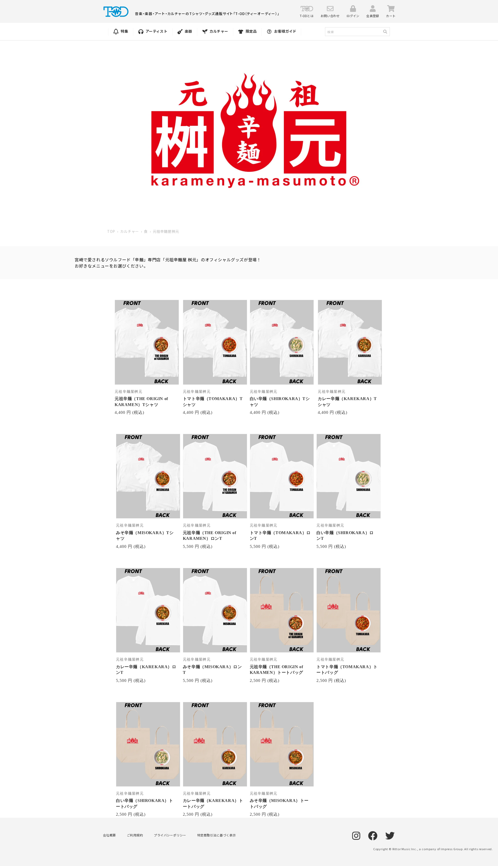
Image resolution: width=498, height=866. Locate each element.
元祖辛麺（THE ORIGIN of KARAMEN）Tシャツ (141, 401)
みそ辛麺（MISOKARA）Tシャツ (145, 535)
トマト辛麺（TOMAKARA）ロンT (280, 535)
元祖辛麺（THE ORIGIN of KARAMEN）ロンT (209, 535)
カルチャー (129, 231)
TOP (111, 231)
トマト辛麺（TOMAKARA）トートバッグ (347, 670)
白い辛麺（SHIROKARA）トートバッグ (144, 803)
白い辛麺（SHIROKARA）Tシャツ (280, 401)
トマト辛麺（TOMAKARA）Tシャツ (213, 401)
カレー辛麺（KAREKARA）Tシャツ (347, 401)
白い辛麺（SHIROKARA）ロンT (345, 535)
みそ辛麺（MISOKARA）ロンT (212, 670)
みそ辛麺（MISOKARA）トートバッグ (279, 803)
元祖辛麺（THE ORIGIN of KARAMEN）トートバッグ (276, 670)
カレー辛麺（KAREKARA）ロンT (146, 670)
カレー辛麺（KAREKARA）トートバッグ (213, 803)
